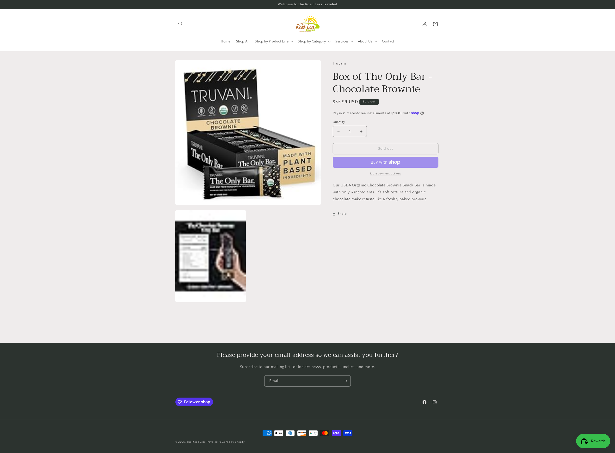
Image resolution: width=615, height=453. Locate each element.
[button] (180, 24)
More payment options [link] (385, 173)
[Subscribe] (345, 381)
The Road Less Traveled (202, 442)
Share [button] (342, 214)
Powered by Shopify (232, 442)
